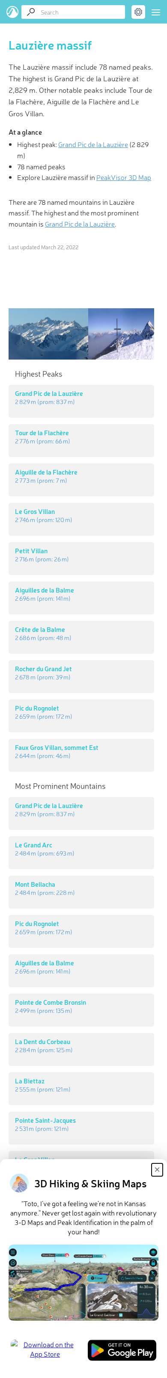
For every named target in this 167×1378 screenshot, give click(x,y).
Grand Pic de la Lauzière (93, 144)
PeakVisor (12, 12)
